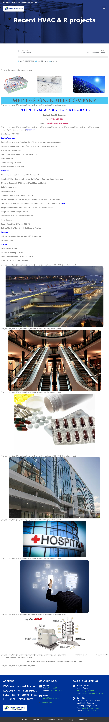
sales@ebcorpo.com (51, 698)
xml (50, 703)
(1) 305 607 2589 (56, 690)
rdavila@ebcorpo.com (90, 708)
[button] (104, 7)
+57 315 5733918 (89, 711)
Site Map (44, 703)
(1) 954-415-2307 (54, 688)
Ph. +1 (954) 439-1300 (85, 690)
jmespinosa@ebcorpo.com (92, 693)
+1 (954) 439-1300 (56, 119)
